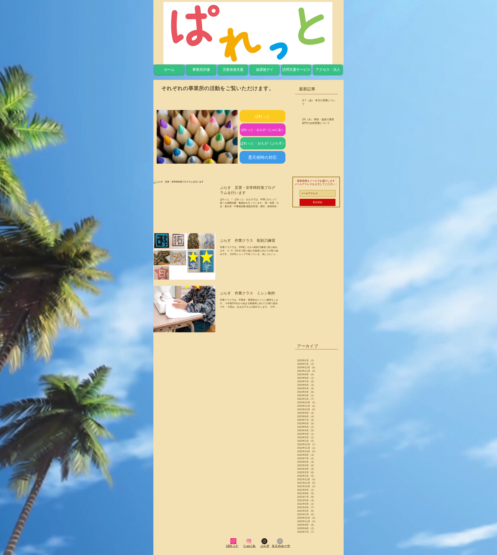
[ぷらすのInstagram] (264, 541)
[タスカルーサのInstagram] (280, 541)
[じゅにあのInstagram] (249, 541)
